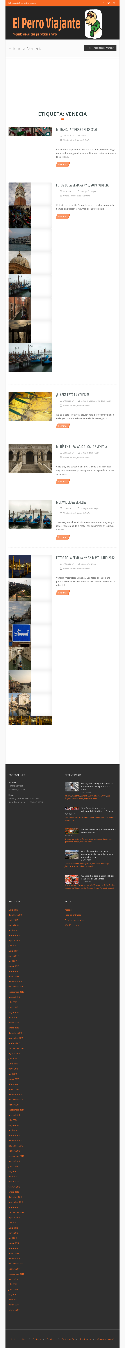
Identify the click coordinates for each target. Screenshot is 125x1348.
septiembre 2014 (16, 1109)
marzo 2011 (14, 1304)
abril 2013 (13, 1176)
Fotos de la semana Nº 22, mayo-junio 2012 (85, 557)
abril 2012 (13, 1238)
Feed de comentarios (74, 920)
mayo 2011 (13, 1294)
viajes (81, 798)
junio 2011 (13, 1289)
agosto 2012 (14, 1217)
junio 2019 (13, 909)
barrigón (75, 839)
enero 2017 (14, 976)
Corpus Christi (77, 885)
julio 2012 (13, 1222)
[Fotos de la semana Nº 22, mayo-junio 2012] (30, 566)
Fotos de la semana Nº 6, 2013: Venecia (82, 185)
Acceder (68, 909)
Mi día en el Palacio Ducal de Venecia (81, 446)
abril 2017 (13, 961)
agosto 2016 (14, 997)
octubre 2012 (14, 1207)
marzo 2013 (14, 1181)
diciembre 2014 (15, 1094)
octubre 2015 (14, 1043)
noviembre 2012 (16, 1202)
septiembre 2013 (16, 1156)
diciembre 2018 (15, 914)
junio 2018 (13, 920)
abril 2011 (13, 1299)
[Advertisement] (62, 81)
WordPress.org (72, 925)
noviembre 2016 (16, 986)
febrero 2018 (14, 935)
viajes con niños (90, 798)
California (76, 795)
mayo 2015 (13, 1068)
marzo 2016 (14, 1022)
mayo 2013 (13, 1171)
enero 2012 (14, 1253)
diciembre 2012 (15, 1197)
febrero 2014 (14, 1135)
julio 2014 (13, 1120)
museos (75, 798)
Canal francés (85, 863)
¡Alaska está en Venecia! (72, 394)
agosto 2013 (14, 1161)
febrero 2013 (14, 1186)
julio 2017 (13, 945)
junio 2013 (13, 1166)
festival (107, 885)
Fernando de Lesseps (100, 863)
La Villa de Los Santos (80, 888)
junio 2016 (13, 1007)
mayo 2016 (13, 1012)
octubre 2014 (14, 1104)
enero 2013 (14, 1191)
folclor (113, 885)
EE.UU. (90, 795)
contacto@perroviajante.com (24, 3)
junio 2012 (13, 1227)
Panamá (112, 817)
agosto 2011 (14, 1279)
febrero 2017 (14, 971)
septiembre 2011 (16, 1274)
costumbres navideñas (74, 817)
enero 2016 (14, 1027)
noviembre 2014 (16, 1099)
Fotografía (85, 191)
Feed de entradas (73, 914)
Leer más (63, 164)
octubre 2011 (14, 1268)
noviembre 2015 (16, 1038)
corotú (93, 839)
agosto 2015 (14, 1053)
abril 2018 (13, 930)
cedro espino (85, 839)
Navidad (104, 817)
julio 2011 (13, 1284)
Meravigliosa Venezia (71, 502)
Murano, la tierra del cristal (76, 129)
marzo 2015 (14, 1079)
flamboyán (107, 839)
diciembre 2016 (15, 981)
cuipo (99, 839)
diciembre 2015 (15, 1033)
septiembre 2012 (16, 1212)
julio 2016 (13, 1002)
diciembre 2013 (15, 1140)
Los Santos (94, 888)
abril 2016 (13, 1017)
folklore (68, 888)
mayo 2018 (13, 925)
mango (76, 841)
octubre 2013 (14, 1150)
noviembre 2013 (16, 1145)
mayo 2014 (13, 1125)
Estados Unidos (100, 795)
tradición (111, 888)
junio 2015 (13, 1063)
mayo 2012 (13, 1232)
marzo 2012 (14, 1243)
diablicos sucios (96, 885)
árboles (68, 839)
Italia (103, 400)
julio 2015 (13, 1058)
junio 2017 (13, 950)
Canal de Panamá (72, 863)
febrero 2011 (14, 1309)
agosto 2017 (14, 940)
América (68, 795)
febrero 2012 (14, 1248)
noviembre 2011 (16, 1263)
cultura (84, 795)
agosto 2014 (14, 1115)
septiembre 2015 (16, 1048)
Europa (84, 400)
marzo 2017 (14, 966)
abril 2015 (13, 1074)
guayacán (69, 841)
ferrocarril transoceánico (75, 866)
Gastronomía (94, 400)
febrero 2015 (14, 1084)
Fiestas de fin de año (92, 817)
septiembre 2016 (16, 991)
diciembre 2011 (15, 1258)
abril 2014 (13, 1130)
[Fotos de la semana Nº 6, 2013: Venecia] (30, 194)
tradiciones (69, 820)
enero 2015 (14, 1089)
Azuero (67, 885)
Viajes (83, 135)
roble (90, 841)
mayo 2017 (13, 956)
